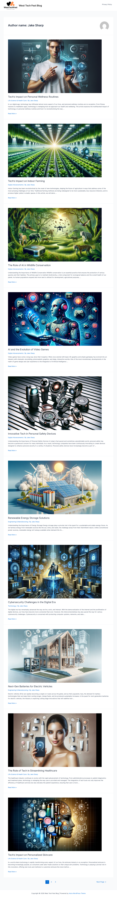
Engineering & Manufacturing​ (18, 522)
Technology (12, 606)
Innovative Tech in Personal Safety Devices (32, 433)
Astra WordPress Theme (77, 893)
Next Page (101, 882)
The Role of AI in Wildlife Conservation (29, 265)
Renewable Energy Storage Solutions (29, 517)
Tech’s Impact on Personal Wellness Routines (33, 96)
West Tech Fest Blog (30, 5)
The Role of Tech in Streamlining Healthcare (32, 770)
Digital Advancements (15, 185)
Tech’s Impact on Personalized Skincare (30, 854)
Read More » (12, 113)
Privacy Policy (107, 4)
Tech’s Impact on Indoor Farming (26, 181)
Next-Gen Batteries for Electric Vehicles (30, 686)
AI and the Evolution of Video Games (28, 349)
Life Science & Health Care (17, 100)
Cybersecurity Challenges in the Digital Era (32, 602)
